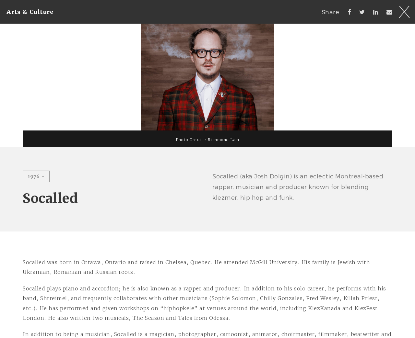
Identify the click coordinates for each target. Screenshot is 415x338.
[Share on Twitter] (362, 11)
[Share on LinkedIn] (375, 11)
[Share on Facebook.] (349, 11)
